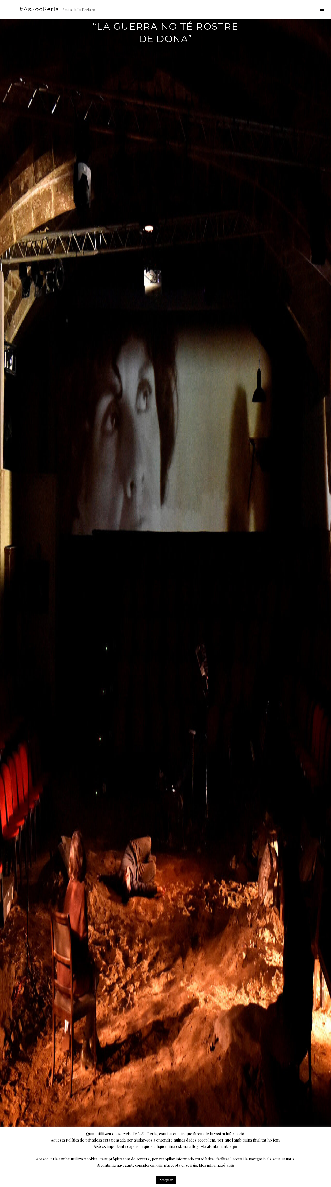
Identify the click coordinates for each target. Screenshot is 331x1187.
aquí (233, 1146)
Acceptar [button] (166, 1179)
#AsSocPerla (39, 9)
